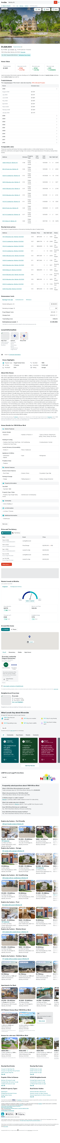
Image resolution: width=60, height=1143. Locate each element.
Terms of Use (43, 1119)
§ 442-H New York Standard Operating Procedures (10, 1106)
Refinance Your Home (24, 55)
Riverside (23, 52)
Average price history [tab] (16, 586)
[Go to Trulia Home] (4, 2)
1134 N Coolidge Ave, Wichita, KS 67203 (12, 241)
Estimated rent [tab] (19, 299)
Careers (26, 1119)
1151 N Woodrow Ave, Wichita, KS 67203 (13, 236)
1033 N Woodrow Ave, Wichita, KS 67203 (13, 274)
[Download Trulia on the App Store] (9, 1114)
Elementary (12, 652)
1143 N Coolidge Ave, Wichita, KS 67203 (12, 251)
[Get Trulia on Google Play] (20, 1114)
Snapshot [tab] (5, 586)
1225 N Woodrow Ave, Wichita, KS (11, 182)
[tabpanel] (30, 313)
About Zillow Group (11, 1119)
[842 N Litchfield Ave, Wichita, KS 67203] (45, 1043)
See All (5, 728)
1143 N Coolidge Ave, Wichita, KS (11, 201)
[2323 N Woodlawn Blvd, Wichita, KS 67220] (44, 832)
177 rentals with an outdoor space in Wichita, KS (15, 959)
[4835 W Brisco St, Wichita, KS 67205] (27, 1018)
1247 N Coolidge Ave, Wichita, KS (11, 214)
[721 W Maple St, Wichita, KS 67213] (27, 832)
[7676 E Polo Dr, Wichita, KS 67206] (9, 859)
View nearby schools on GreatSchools (13, 686)
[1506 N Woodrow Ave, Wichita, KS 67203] (27, 1043)
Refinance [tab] (28, 299)
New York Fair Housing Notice (6, 1107)
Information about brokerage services (11, 1108)
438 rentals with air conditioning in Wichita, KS (15, 878)
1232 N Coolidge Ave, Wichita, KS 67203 (12, 284)
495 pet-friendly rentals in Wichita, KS (12, 824)
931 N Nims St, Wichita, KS (9, 221)
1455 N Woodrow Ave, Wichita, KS (11, 188)
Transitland (19, 1099)
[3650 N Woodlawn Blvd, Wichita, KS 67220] (27, 859)
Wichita (21, 6)
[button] (55, 2)
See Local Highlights (17, 702)
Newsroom (30, 1119)
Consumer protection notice (23, 1108)
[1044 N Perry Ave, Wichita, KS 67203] (9, 1043)
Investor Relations (36, 1119)
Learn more (56, 689)
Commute (36, 735)
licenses (40, 1103)
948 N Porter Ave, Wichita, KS (10, 208)
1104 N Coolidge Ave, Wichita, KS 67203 (13, 246)
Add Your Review (30, 765)
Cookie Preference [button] (16, 1120)
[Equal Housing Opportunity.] (18, 1130)
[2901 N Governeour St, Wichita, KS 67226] (27, 913)
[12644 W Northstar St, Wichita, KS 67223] (44, 967)
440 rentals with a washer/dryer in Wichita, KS (15, 932)
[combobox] (32, 2)
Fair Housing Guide (20, 1119)
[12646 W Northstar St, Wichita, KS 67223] (27, 967)
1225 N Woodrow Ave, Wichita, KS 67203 (13, 265)
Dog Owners (19, 735)
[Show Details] (57, 89)
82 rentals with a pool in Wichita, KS (12, 905)
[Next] (57, 836)
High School (27, 652)
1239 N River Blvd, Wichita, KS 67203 (12, 289)
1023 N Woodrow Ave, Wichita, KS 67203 (13, 279)
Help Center (30, 1130)
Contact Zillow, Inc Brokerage (7, 1110)
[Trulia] (2, 1114)
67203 (26, 6)
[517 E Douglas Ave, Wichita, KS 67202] (45, 993)
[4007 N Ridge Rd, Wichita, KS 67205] (9, 832)
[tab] (6, 532)
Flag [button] (15, 759)
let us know (6, 1126)
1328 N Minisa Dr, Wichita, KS (10, 162)
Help (55, 1119)
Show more (5, 564)
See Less (5, 524)
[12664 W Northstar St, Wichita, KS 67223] (9, 967)
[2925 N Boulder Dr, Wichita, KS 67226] (44, 859)
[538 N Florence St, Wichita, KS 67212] (9, 1018)
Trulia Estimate (8, 82)
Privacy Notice (4, 1120)
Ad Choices (9, 1120)
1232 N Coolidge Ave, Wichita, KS (11, 175)
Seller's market (30, 601)
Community (10, 735)
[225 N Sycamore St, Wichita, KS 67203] (9, 993)
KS (17, 6)
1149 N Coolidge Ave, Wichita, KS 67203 (13, 260)
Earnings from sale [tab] (7, 299)
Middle (20, 652)
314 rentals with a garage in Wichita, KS (13, 851)
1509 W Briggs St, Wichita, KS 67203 (11, 270)
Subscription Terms (50, 1119)
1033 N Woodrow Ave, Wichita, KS (11, 195)
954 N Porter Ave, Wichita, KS (10, 169)
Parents (28, 735)
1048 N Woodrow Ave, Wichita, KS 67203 (13, 255)
